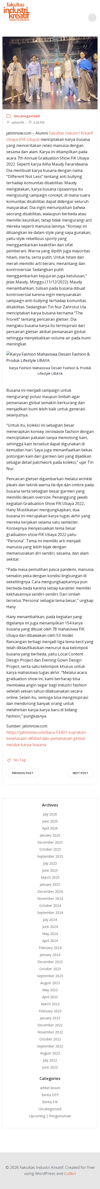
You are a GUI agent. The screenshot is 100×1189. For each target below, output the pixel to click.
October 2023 (50, 968)
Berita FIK (50, 1102)
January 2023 (50, 1018)
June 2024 (50, 926)
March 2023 (50, 1004)
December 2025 (50, 842)
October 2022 (50, 1039)
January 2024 (50, 954)
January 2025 (50, 884)
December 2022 (50, 1025)
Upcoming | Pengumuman (50, 1116)
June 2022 (50, 1067)
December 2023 (50, 961)
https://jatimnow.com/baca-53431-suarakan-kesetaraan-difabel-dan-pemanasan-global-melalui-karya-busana (46, 738)
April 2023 (50, 997)
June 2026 (50, 821)
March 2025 (50, 877)
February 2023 (50, 1011)
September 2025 (50, 856)
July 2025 (50, 863)
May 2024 (50, 933)
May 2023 (50, 990)
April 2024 (50, 940)
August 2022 (50, 1053)
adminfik (17, 122)
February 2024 (50, 947)
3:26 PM (38, 122)
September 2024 (50, 912)
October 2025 (50, 849)
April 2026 (50, 828)
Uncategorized (27, 116)
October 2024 (50, 905)
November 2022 (50, 1032)
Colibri (70, 1173)
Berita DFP (50, 1095)
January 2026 (50, 835)
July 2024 (50, 919)
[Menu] (92, 18)
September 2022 (50, 1046)
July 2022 (50, 1060)
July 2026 (50, 814)
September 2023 (50, 976)
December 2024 (50, 891)
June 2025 (50, 870)
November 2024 (50, 898)
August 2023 (50, 983)
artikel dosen (50, 1087)
